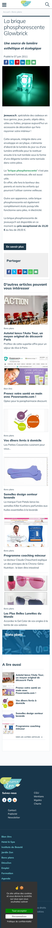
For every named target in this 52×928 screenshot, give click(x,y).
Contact (12, 810)
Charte (37, 803)
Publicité (12, 813)
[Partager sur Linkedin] (22, 62)
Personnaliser (19, 916)
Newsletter (14, 817)
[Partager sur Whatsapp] (28, 62)
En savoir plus (15, 246)
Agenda (5, 878)
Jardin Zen (7, 852)
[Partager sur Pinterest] (17, 62)
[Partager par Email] (33, 62)
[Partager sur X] (11, 62)
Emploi (5, 868)
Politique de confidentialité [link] (19, 921)
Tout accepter (19, 910)
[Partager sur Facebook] (9, 271)
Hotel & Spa (8, 842)
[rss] (15, 800)
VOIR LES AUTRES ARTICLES (29, 737)
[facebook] (4, 800)
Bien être (6, 836)
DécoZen (6, 863)
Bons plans (7, 857)
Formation (7, 873)
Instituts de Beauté (12, 847)
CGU (36, 792)
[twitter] (9, 800)
